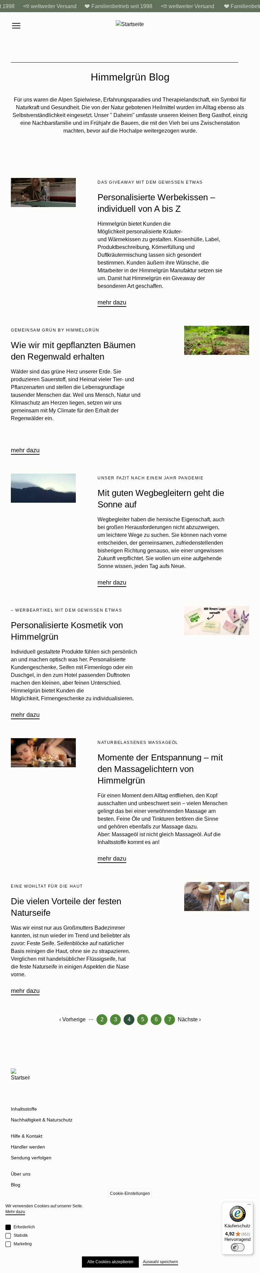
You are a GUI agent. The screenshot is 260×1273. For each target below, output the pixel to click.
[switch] (237, 1247)
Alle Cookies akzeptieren (110, 1261)
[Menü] (249, 1206)
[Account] (231, 25)
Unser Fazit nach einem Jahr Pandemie (151, 478)
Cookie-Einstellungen (130, 1193)
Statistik (21, 1235)
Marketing (23, 1244)
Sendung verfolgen (31, 1157)
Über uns (20, 1174)
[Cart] (245, 26)
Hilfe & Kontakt (26, 1136)
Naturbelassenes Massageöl (138, 742)
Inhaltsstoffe (24, 1109)
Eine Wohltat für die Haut (47, 886)
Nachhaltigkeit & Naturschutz (41, 1119)
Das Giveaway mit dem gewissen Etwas (150, 182)
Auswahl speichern (160, 1261)
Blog (15, 1184)
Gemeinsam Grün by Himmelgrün (55, 330)
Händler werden (28, 1147)
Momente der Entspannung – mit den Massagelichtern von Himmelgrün (160, 769)
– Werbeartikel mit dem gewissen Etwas (66, 610)
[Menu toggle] (16, 25)
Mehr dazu (15, 1211)
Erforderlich (24, 1227)
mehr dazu (112, 302)
